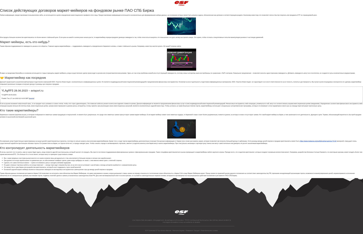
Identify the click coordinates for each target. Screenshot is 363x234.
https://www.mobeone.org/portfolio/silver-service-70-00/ (318, 141)
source (31, 98)
